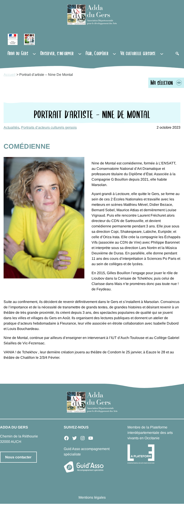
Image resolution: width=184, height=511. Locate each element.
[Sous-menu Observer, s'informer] (80, 53)
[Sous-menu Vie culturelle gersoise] (162, 53)
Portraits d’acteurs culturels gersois (49, 127)
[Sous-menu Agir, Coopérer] (114, 53)
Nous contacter (18, 457)
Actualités (11, 127)
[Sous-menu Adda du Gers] (34, 53)
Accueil (9, 74)
